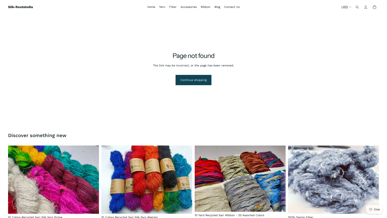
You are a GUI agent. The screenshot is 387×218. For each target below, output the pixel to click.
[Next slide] (93, 179)
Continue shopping (193, 80)
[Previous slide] (14, 179)
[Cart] (374, 7)
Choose (189, 207)
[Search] (357, 7)
